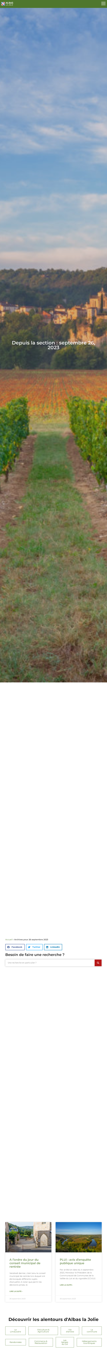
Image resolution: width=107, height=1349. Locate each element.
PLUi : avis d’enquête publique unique (75, 1261)
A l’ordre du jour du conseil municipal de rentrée (24, 1263)
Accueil (9, 939)
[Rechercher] (98, 963)
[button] (15, 947)
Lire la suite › (15, 1291)
